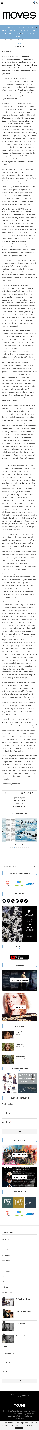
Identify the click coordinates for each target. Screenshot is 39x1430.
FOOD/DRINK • (24, 30)
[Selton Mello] (8, 1059)
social (12, 39)
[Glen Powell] (8, 1327)
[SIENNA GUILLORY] (19, 1007)
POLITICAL (32, 27)
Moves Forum (27, 1416)
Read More (27, 1428)
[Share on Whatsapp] (28, 793)
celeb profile (6, 1244)
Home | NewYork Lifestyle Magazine (16, 1411)
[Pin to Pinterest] (24, 793)
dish (3, 1277)
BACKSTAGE (8, 33)
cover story (6, 1239)
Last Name (6, 1122)
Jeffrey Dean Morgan (23, 1299)
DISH (23, 33)
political (5, 1250)
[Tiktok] (26, 901)
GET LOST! (19, 844)
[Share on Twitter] (22, 793)
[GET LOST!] (19, 830)
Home (4, 39)
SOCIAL (33, 30)
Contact (8, 1414)
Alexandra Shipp (22, 1336)
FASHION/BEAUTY (9, 30)
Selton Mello (20, 1056)
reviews (5, 1287)
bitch (4, 1282)
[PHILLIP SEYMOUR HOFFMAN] (19, 980)
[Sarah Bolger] (8, 1047)
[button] (3, 833)
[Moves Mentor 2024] (19, 1155)
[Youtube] (21, 901)
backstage (6, 1271)
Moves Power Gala (14, 1416)
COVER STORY (7, 27)
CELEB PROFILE (20, 27)
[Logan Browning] (8, 1035)
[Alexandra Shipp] (8, 1339)
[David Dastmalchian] (8, 1314)
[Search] (37, 3)
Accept (19, 1428)
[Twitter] (8, 901)
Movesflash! (19, 1418)
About (33, 1411)
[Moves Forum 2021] (19, 1177)
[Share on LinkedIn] (26, 793)
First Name (6, 1113)
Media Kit (30, 1414)
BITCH (17, 33)
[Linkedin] (17, 901)
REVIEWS (19, 36)
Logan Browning (22, 1032)
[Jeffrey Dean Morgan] (8, 1302)
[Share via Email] (32, 793)
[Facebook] (4, 901)
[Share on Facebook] (20, 793)
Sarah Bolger (21, 1044)
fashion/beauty (8, 1255)
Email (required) (8, 1104)
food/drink (6, 1260)
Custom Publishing (19, 1414)
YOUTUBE (30, 33)
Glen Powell (20, 1323)
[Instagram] (13, 901)
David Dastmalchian (23, 1311)
